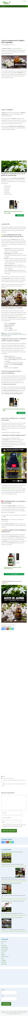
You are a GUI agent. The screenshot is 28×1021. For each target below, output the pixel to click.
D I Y (2, 943)
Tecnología (3, 960)
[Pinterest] (8, 629)
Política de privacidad (19, 1011)
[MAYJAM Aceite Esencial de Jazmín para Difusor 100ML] (14, 204)
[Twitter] (5, 629)
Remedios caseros (5, 956)
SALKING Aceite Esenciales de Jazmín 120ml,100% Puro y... (12, 568)
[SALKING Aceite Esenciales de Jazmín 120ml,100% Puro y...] (14, 559)
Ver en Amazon (20, 215)
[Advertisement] (14, 24)
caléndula (7, 446)
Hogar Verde (3, 945)
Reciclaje (3, 954)
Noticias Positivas (5, 949)
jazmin (12, 778)
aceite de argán (15, 350)
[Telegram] (13, 629)
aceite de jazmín (6, 778)
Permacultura (4, 951)
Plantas (2, 952)
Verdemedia (3, 962)
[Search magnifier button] (27, 6)
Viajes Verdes (4, 964)
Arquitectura (3, 941)
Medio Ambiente (4, 947)
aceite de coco (19, 315)
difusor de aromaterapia (16, 74)
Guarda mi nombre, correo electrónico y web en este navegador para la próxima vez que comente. (14, 825)
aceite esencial (16, 48)
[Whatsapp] (10, 629)
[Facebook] (2, 629)
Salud (4, 776)
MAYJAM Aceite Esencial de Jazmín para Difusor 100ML (13, 212)
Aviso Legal (11, 1011)
